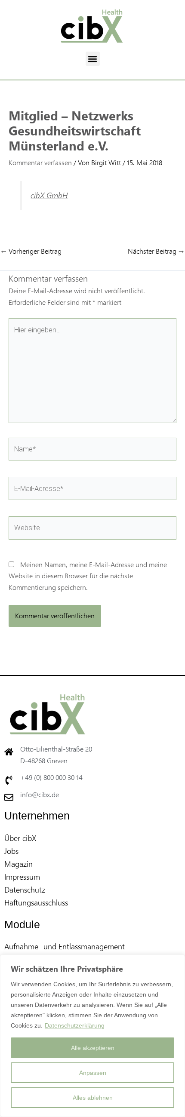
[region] (92, 1035)
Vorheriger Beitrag (31, 251)
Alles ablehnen (93, 1097)
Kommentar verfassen (40, 162)
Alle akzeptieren (92, 1047)
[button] (93, 59)
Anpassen (92, 1072)
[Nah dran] (176, 962)
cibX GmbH (49, 195)
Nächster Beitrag (156, 251)
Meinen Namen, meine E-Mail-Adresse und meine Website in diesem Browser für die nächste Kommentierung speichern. (88, 576)
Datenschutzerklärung (75, 1025)
